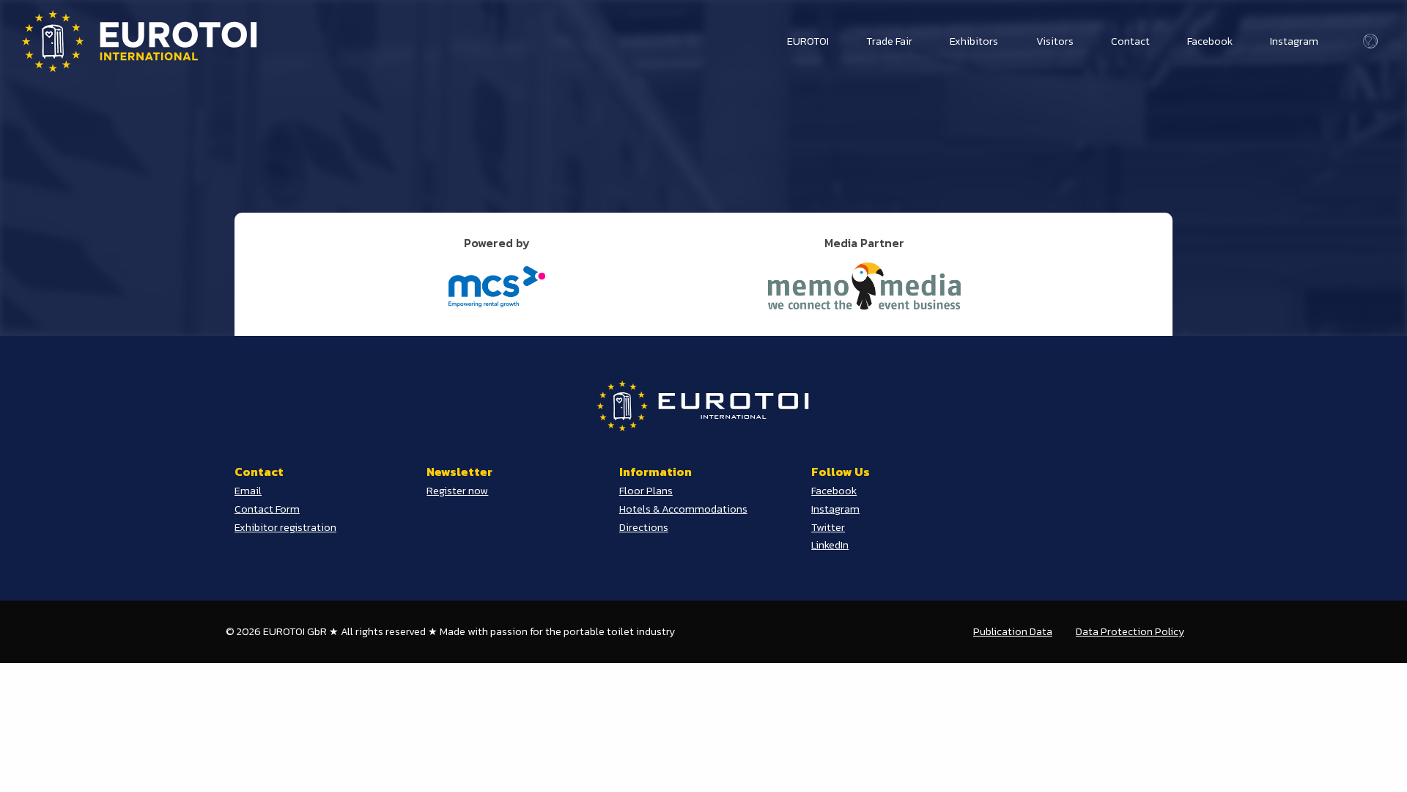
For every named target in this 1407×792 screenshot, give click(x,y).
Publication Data (1012, 631)
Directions (643, 527)
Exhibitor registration (285, 527)
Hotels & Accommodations (683, 509)
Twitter (828, 527)
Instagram (1294, 41)
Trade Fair (889, 41)
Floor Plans (646, 491)
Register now (457, 491)
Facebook (1210, 41)
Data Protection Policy (1130, 631)
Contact (1130, 41)
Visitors (1055, 41)
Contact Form (267, 509)
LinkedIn (830, 545)
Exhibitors (974, 41)
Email (248, 491)
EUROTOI (808, 41)
